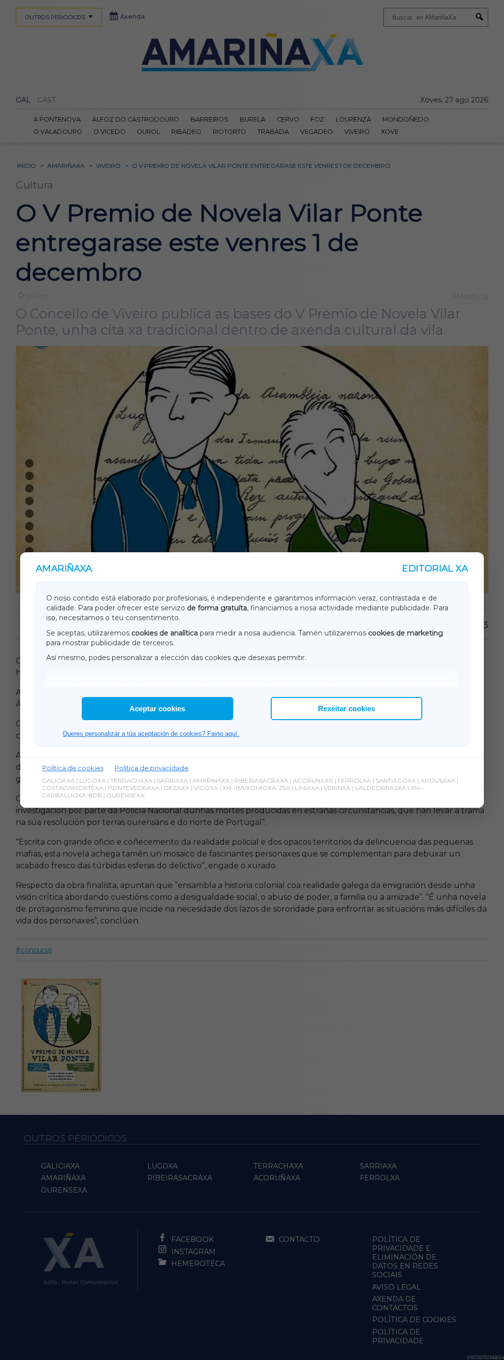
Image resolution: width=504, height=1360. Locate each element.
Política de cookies (72, 768)
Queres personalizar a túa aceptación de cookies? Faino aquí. (151, 733)
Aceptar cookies (157, 708)
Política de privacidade (152, 768)
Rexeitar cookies (346, 708)
